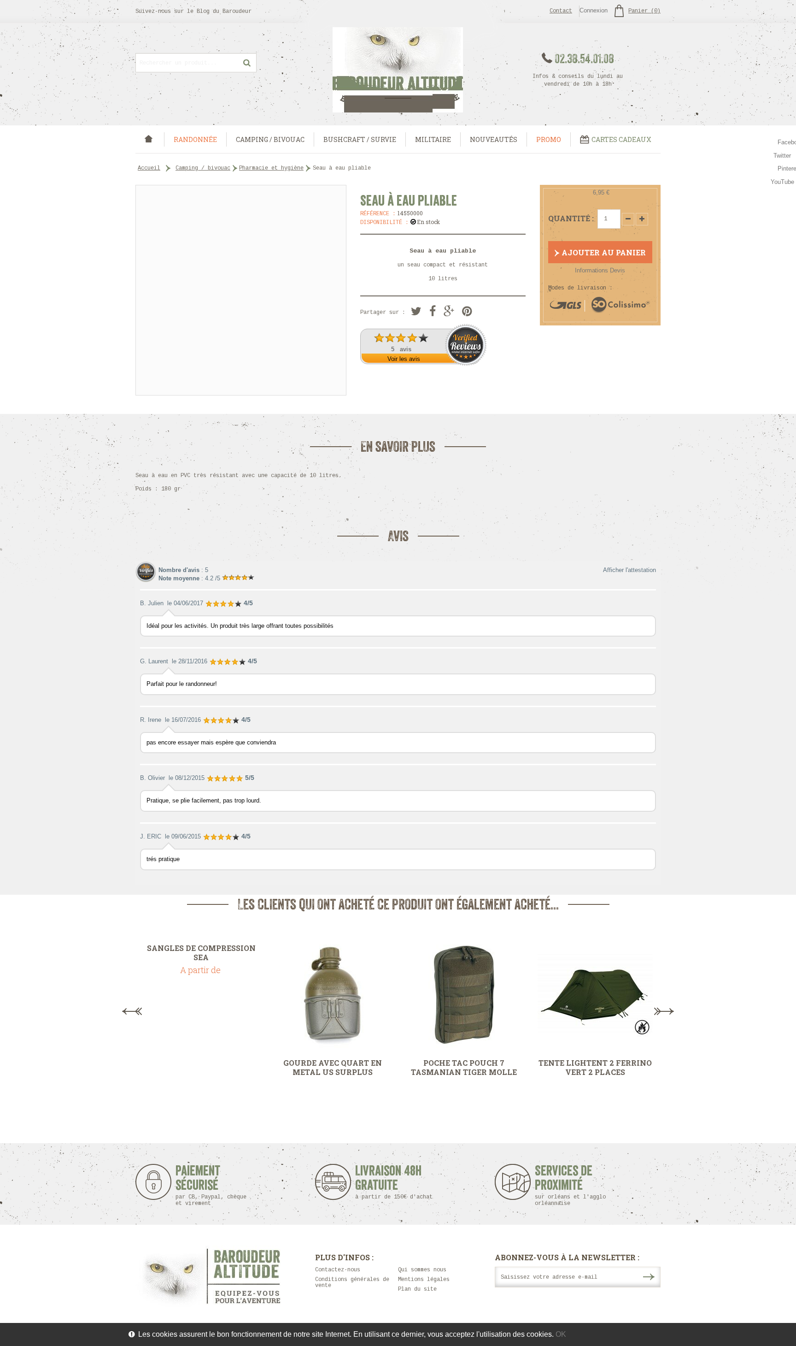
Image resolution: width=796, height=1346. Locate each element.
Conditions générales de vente (352, 1282)
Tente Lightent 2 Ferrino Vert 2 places (595, 1067)
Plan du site (417, 1289)
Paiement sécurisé (211, 1185)
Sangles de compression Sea (201, 953)
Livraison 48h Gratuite (388, 1182)
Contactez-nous (337, 1270)
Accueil (149, 168)
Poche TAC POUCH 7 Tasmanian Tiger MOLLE (464, 1067)
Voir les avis (403, 358)
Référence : (378, 214)
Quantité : (571, 218)
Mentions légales (424, 1279)
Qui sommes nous (422, 1270)
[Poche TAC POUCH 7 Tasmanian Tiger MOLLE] (463, 994)
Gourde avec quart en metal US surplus (332, 1067)
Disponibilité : (384, 222)
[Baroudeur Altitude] (398, 69)
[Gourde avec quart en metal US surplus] (332, 994)
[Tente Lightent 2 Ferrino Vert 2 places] (595, 994)
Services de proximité (570, 1185)
